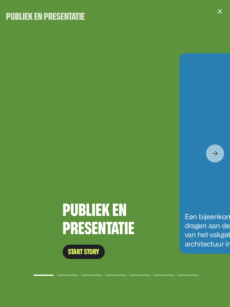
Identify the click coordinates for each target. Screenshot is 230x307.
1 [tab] (43, 275)
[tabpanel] (115, 153)
